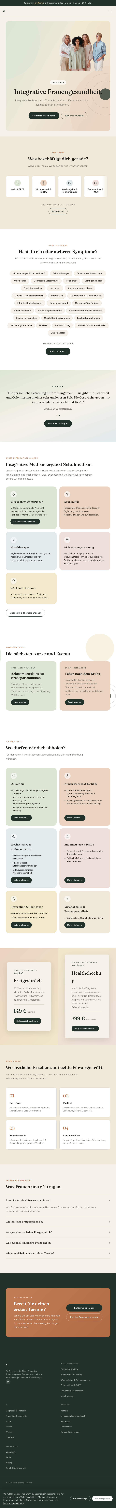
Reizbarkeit (71, 281)
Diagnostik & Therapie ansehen (25, 613)
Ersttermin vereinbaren (43, 115)
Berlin (8, 1457)
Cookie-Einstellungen (70, 1432)
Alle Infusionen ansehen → (25, 521)
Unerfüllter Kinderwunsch (57, 318)
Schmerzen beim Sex (26, 318)
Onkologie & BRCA (69, 1369)
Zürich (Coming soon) (16, 1468)
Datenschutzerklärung (13, 1503)
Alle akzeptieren (102, 1498)
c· (4, 11)
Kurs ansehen (20, 702)
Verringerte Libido (93, 281)
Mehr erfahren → (21, 817)
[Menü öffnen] (110, 11)
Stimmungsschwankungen (90, 273)
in (8, 1382)
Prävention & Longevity (16, 1416)
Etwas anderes (58, 333)
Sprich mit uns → (58, 351)
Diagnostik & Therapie (16, 1411)
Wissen (9, 1432)
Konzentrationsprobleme (80, 288)
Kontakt (64, 1411)
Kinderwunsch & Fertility (71, 1375)
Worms (9, 1463)
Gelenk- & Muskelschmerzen (29, 295)
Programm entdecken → (85, 1028)
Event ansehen (74, 702)
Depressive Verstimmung (46, 281)
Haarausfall (57, 295)
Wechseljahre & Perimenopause (75, 1380)
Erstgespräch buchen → (27, 1021)
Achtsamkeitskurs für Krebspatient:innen (27, 676)
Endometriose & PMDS (71, 1385)
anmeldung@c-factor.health (73, 1416)
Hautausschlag (62, 325)
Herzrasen (55, 288)
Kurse (8, 1421)
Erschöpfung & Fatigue (88, 318)
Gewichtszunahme (33, 288)
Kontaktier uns (58, 211)
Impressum (65, 1421)
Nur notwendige (80, 1498)
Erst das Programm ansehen (84, 1317)
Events (9, 1427)
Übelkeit (43, 325)
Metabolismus (67, 1396)
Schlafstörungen (61, 273)
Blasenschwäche (22, 310)
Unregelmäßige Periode (87, 303)
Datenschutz (66, 1427)
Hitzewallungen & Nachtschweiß (29, 273)
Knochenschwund (59, 303)
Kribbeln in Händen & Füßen (92, 325)
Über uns (10, 1437)
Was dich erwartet (74, 115)
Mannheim (10, 1452)
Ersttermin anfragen (58, 423)
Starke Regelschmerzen (50, 310)
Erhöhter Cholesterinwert (29, 303)
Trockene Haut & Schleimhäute (85, 295)
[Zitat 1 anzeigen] (56, 415)
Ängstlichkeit (20, 281)
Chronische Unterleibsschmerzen (85, 310)
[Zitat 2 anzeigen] (59, 415)
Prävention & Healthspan (72, 1391)
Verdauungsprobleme (21, 325)
